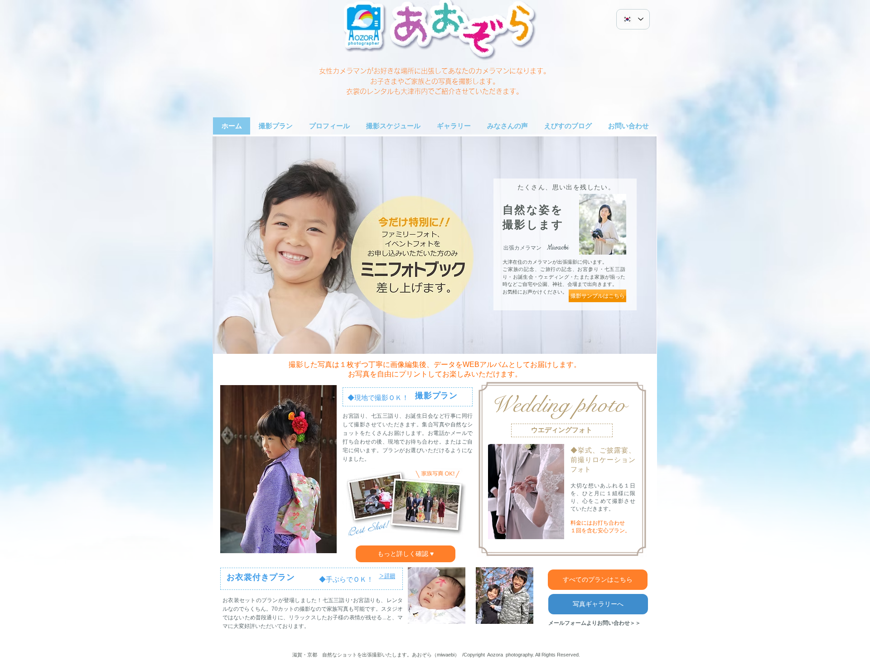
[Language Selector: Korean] (633, 19)
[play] (643, 340)
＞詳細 (387, 576)
